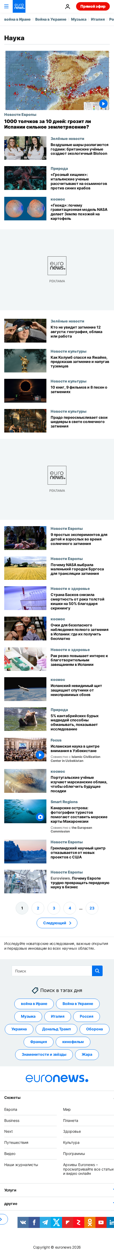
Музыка (78, 19)
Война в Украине (51, 19)
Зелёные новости (67, 138)
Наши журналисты (21, 1164)
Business (11, 1120)
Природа (59, 168)
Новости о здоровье (70, 588)
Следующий (54, 923)
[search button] (97, 971)
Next (8, 1131)
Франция (38, 1042)
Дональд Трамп (56, 1029)
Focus (56, 740)
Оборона (94, 1029)
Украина (19, 1029)
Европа (10, 1109)
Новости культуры (68, 351)
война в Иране (17, 19)
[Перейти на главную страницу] (19, 6)
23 (92, 908)
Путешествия (16, 1142)
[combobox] (57, 971)
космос (58, 199)
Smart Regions (64, 801)
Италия (98, 19)
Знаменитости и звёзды (44, 1054)
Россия (86, 1016)
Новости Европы (20, 114)
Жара (87, 1054)
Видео (9, 1153)
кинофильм (73, 1042)
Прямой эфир (93, 6)
